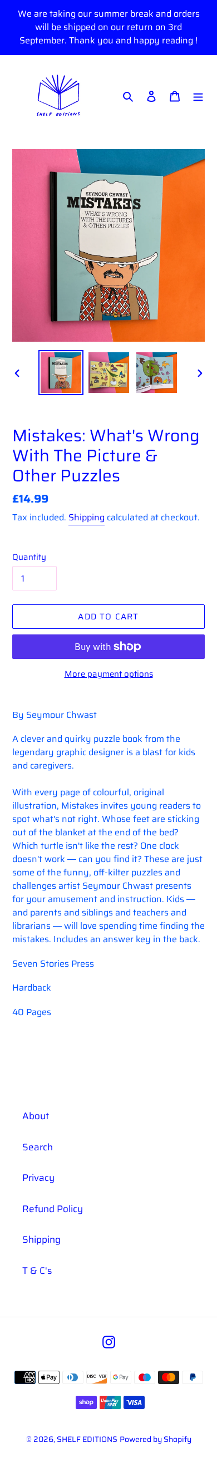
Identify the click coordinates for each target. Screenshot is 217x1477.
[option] (61, 372)
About (35, 1116)
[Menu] (198, 96)
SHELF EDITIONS (87, 1439)
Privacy (38, 1177)
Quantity (29, 557)
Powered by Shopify (155, 1439)
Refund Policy (52, 1209)
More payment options (109, 674)
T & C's (37, 1270)
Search (37, 1147)
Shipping (86, 517)
